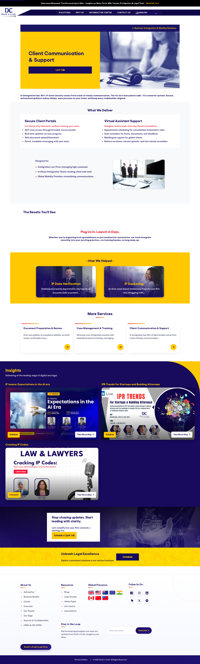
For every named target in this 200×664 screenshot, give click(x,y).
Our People (29, 611)
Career (27, 601)
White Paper (70, 601)
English (143, 12)
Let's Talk (60, 70)
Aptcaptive (30, 592)
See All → (192, 366)
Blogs (67, 592)
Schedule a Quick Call (64, 535)
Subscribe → (143, 630)
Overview (28, 606)
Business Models (31, 596)
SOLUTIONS (64, 12)
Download (127, 557)
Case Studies (70, 596)
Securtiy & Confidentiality (36, 620)
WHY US (80, 12)
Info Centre (69, 606)
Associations (70, 611)
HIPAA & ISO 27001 (33, 625)
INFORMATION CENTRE (100, 12)
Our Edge (28, 615)
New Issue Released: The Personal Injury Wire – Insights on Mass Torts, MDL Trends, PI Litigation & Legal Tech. (100, 3)
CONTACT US (123, 12)
